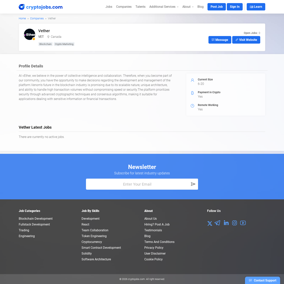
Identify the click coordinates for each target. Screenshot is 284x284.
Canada (56, 37)
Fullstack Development (34, 224)
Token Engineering (94, 236)
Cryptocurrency (92, 242)
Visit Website (247, 40)
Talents (140, 7)
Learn (256, 7)
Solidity (87, 253)
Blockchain (45, 44)
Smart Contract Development (101, 248)
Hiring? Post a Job (157, 224)
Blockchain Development (36, 218)
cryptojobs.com (136, 279)
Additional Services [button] (162, 7)
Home (22, 18)
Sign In (235, 7)
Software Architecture (96, 259)
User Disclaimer (155, 253)
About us (150, 218)
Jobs (108, 7)
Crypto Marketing (64, 44)
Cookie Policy (153, 259)
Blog (200, 7)
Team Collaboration (95, 230)
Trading (24, 230)
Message (221, 40)
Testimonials (153, 230)
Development (90, 218)
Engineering (27, 236)
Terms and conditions (159, 242)
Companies (124, 7)
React (85, 224)
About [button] (186, 7)
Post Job (217, 7)
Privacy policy (153, 248)
